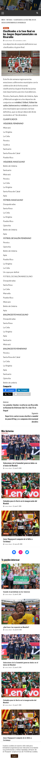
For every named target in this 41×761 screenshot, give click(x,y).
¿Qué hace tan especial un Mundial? (16, 627)
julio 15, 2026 (18, 594)
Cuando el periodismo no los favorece (16, 592)
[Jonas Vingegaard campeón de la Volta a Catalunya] (20, 523)
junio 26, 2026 (18, 630)
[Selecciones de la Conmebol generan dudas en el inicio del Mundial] (20, 447)
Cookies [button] (6, 756)
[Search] (37, 13)
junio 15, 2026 (18, 468)
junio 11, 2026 (18, 506)
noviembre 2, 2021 (20, 40)
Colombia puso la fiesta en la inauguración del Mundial (20, 502)
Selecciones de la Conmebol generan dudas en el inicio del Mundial (20, 464)
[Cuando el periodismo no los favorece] (20, 576)
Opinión (6, 586)
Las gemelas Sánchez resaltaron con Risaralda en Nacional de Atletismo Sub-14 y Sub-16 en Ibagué (20, 406)
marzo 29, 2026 (18, 544)
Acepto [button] (14, 756)
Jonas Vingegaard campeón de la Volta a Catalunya (17, 540)
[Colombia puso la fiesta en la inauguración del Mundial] (20, 485)
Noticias (6, 28)
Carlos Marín (8, 40)
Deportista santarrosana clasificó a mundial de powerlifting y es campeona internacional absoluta (21, 417)
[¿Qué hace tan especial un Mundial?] (20, 611)
